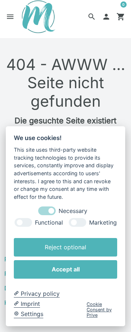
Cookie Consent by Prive (99, 310)
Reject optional (65, 247)
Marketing (103, 222)
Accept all (66, 269)
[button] (92, 16)
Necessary (73, 211)
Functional (49, 222)
